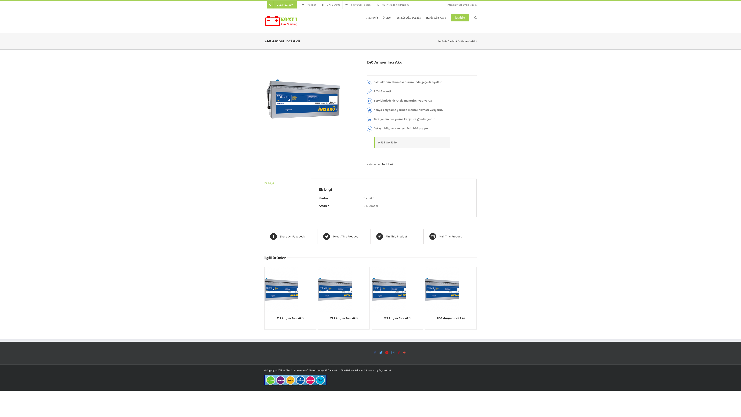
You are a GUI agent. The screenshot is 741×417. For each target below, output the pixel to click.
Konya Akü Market (327, 370)
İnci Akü (387, 164)
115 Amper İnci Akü (397, 318)
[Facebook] (374, 352)
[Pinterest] (398, 352)
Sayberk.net (385, 370)
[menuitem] (282, 5)
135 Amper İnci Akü (290, 318)
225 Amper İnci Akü (344, 318)
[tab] (285, 183)
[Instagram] (392, 352)
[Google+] (404, 352)
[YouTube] (386, 352)
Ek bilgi (269, 183)
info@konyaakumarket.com (462, 4)
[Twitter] (380, 352)
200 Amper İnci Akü (451, 318)
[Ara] (475, 17)
